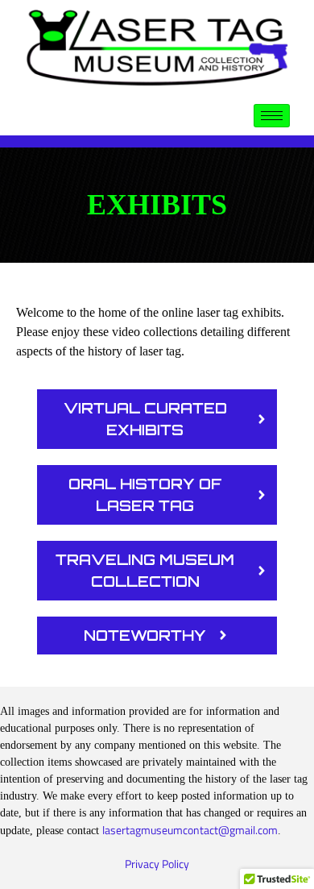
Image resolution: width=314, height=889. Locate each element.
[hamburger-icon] (272, 115)
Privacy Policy (157, 863)
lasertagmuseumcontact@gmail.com (190, 829)
